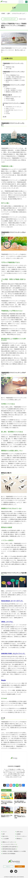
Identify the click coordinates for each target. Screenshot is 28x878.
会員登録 (20, 866)
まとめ (4, 116)
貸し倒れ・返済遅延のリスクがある (14, 90)
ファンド (5, 831)
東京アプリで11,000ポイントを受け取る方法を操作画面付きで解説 (6, 802)
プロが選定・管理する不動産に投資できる (15, 77)
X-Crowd (8, 113)
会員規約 (19, 834)
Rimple (7, 111)
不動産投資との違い (10, 67)
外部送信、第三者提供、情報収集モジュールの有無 (14, 851)
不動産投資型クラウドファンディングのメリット (14, 72)
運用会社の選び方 (7, 95)
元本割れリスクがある (11, 88)
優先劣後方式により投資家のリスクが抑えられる (15, 81)
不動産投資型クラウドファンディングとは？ (13, 64)
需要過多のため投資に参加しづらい (14, 91)
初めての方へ (6, 836)
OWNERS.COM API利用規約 (9, 853)
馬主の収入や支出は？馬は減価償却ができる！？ (6, 816)
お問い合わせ (20, 831)
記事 (8, 13)
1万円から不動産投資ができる (12, 75)
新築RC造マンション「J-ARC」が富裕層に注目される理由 (19, 816)
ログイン (8, 866)
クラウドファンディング (18, 13)
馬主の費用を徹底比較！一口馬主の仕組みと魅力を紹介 (19, 802)
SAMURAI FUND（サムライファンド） (14, 110)
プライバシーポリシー (22, 836)
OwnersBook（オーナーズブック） (14, 106)
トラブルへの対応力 (10, 100)
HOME (3, 13)
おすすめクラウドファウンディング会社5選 (13, 104)
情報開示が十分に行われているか (13, 96)
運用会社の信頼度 (10, 98)
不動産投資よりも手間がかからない (14, 78)
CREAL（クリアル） (10, 108)
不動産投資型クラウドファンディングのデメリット (14, 85)
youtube (15, 871)
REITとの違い (9, 68)
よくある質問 (6, 838)
